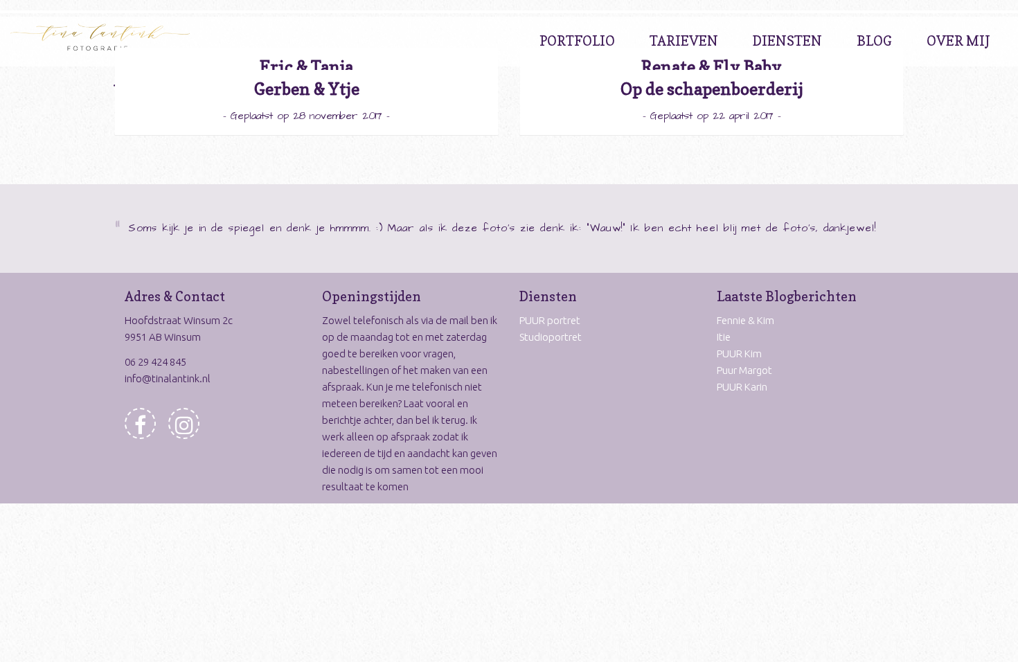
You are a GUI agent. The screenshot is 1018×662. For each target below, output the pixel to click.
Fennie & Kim (745, 320)
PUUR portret (549, 320)
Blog (874, 40)
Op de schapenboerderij (711, 89)
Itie (724, 337)
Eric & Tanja (306, 67)
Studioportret (550, 337)
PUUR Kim (739, 353)
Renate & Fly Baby (711, 67)
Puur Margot (744, 370)
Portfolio (577, 40)
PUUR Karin (742, 387)
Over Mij (958, 40)
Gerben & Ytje (306, 89)
